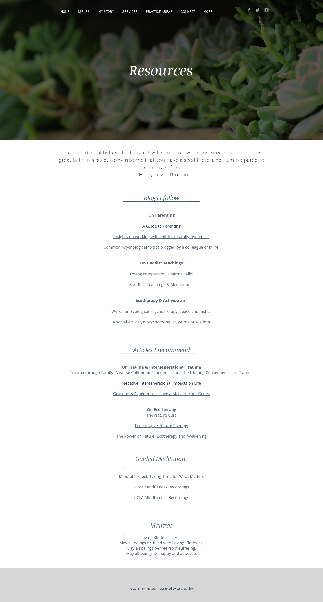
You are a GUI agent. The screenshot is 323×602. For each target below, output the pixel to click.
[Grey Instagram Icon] (266, 10)
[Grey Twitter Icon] (257, 10)
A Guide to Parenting (161, 226)
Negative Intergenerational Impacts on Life (161, 383)
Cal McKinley (184, 589)
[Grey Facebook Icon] (249, 10)
